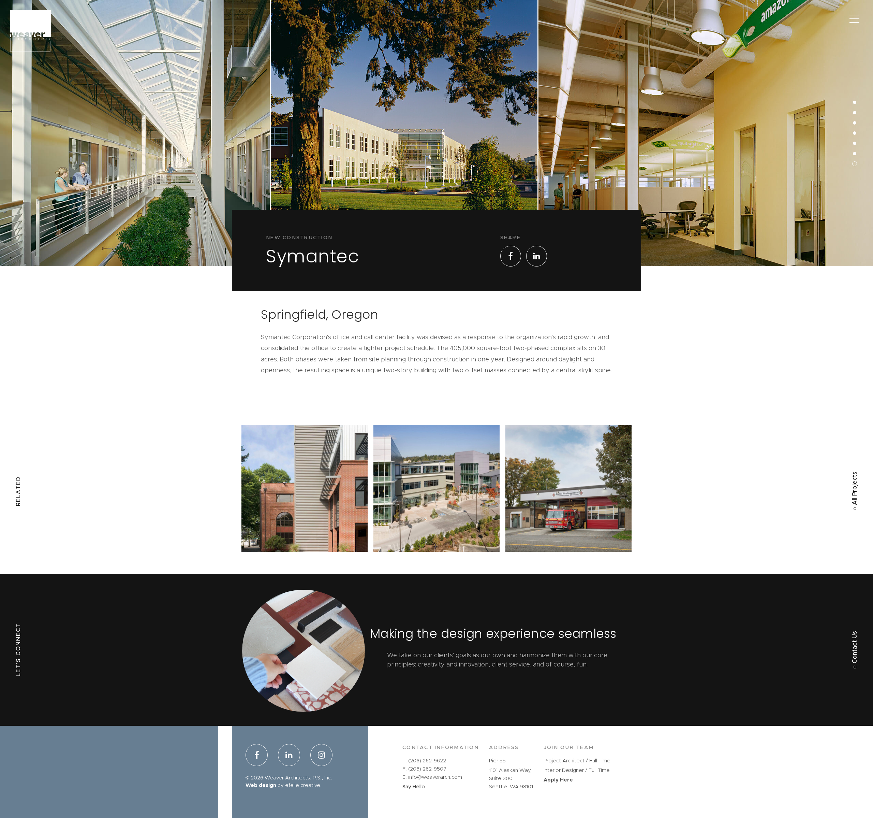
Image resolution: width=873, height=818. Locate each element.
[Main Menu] (854, 19)
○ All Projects (855, 491)
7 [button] (850, 88)
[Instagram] (318, 756)
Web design (261, 785)
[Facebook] (259, 756)
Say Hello (413, 786)
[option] (135, 170)
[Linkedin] (289, 756)
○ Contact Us (855, 650)
